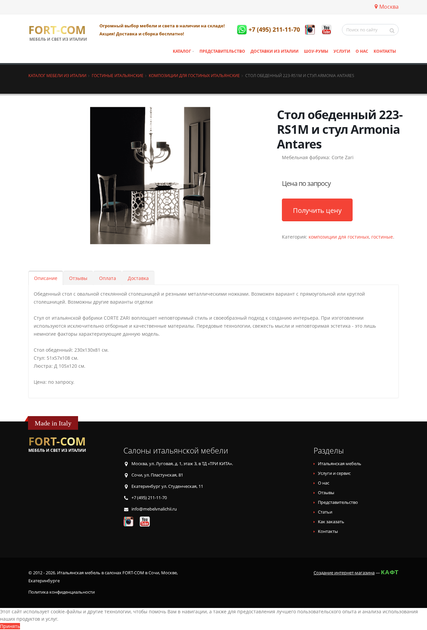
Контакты (385, 51)
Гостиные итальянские (117, 75)
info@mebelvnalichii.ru (154, 509)
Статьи (325, 512)
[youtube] (327, 30)
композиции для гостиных (339, 237)
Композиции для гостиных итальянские (194, 75)
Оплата (107, 278)
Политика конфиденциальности (61, 592)
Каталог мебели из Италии (57, 75)
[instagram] (310, 30)
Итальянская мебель (339, 463)
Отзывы (78, 278)
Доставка (138, 278)
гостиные (382, 237)
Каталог (182, 51)
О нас (362, 51)
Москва (389, 6)
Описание (45, 278)
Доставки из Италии (275, 51)
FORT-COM (57, 30)
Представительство (222, 51)
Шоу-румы (316, 51)
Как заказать (331, 522)
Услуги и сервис (334, 473)
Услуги (342, 51)
